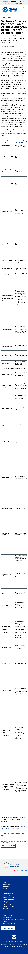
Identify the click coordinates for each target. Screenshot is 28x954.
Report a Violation (8, 917)
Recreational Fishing (9, 899)
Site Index (5, 888)
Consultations (6, 17)
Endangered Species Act (9, 849)
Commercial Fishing (8, 897)
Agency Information (7, 880)
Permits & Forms (7, 895)
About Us (5, 882)
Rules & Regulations (8, 893)
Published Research (8, 906)
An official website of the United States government (14, 2)
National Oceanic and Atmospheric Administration (14, 950)
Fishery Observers (8, 902)
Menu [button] (25, 8)
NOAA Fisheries (14, 952)
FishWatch (6, 886)
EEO (10, 944)
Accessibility (4, 944)
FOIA (14, 944)
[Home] (9, 9)
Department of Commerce (16, 948)
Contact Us (4, 911)
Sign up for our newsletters (15, 865)
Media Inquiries (7, 915)
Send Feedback (8, 928)
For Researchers (6, 904)
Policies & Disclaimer (10, 946)
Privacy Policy (20, 946)
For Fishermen (5, 891)
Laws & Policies (7, 884)
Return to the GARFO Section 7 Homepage (13, 838)
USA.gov (6, 948)
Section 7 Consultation (8, 845)
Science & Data (7, 908)
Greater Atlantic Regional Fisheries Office (13, 841)
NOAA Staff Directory (9, 923)
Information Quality (22, 944)
